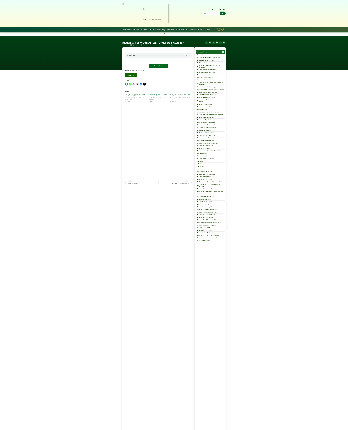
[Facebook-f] (212, 9)
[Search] (223, 13)
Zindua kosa (131, 75)
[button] (206, 42)
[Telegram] (216, 9)
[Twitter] (220, 9)
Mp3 (141, 29)
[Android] (224, 9)
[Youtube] (208, 9)
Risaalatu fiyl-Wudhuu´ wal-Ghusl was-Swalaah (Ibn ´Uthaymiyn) (157, 45)
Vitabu (159, 29)
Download (159, 66)
